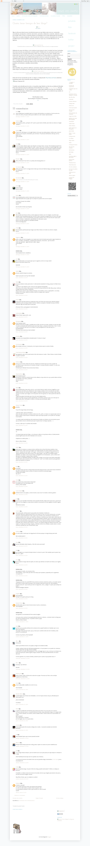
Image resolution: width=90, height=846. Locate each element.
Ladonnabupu (19, 313)
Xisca (17, 542)
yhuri (17, 213)
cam (17, 259)
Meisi (70, 142)
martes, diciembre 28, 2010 (22, 779)
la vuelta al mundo (55, 16)
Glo (16, 550)
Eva (16, 466)
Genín (17, 186)
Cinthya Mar (71, 103)
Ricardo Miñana (19, 694)
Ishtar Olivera (72, 125)
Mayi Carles (71, 140)
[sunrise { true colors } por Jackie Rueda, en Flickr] (38, 71)
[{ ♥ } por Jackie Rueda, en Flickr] (38, 27)
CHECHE (18, 511)
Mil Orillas (71, 152)
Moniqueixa (18, 321)
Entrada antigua (59, 798)
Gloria (17, 708)
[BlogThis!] (28, 104)
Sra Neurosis (19, 167)
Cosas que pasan (73, 107)
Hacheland (71, 121)
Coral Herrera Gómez (21, 352)
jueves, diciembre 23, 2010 (22, 689)
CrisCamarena (19, 344)
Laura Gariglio (19, 490)
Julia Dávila (71, 131)
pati (17, 750)
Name (69, 53)
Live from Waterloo (52, 87)
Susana (17, 299)
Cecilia (17, 767)
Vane (17, 626)
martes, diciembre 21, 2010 (22, 621)
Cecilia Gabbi (55, 759)
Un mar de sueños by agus (73, 169)
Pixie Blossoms (72, 164)
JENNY (17, 447)
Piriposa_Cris (19, 673)
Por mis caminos (73, 167)
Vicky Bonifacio (19, 374)
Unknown (18, 121)
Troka (17, 228)
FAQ (63, 16)
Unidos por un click (72, 173)
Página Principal (39, 798)
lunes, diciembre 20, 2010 (21, 277)
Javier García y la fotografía (72, 128)
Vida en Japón (72, 175)
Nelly (17, 144)
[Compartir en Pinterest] (32, 104)
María (17, 282)
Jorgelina (18, 593)
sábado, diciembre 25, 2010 (22, 738)
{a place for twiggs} (71, 178)
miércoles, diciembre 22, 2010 (22, 658)
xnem (17, 683)
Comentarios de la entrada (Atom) (26, 800)
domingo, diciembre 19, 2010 (22, 116)
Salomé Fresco (19, 603)
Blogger (49, 837)
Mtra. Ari (18, 742)
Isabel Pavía (71, 123)
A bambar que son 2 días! (73, 89)
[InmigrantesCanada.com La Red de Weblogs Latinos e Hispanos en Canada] (61, 811)
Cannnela (71, 99)
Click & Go (71, 105)
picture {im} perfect (71, 160)
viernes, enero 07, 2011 (21, 792)
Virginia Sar (18, 237)
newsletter (69, 16)
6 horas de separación (71, 86)
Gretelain (18, 336)
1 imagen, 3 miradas (71, 83)
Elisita (17, 387)
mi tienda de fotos (44, 16)
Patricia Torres (19, 405)
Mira (70, 154)
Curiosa (17, 130)
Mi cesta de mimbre (71, 147)
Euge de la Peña (72, 116)
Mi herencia (71, 150)
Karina (17, 195)
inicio (13, 16)
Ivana (17, 480)
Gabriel (17, 271)
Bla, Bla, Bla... (72, 97)
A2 (69, 92)
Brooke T (18, 159)
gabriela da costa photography (73, 119)
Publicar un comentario (19, 795)
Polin (17, 111)
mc (16, 499)
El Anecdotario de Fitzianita (73, 113)
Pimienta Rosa (72, 162)
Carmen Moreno (72, 101)
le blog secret (72, 136)
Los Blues (71, 138)
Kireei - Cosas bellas (72, 133)
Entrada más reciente (17, 798)
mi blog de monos (73, 144)
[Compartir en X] (29, 104)
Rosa (17, 560)
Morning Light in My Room (72, 157)
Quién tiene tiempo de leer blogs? (30, 23)
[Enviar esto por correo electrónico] (27, 104)
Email (69, 56)
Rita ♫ (17, 641)
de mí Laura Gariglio (71, 110)
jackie (18, 16)
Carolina (18, 725)
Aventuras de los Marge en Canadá (73, 94)
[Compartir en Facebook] (31, 104)
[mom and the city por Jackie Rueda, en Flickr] (38, 45)
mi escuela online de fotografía (29, 16)
